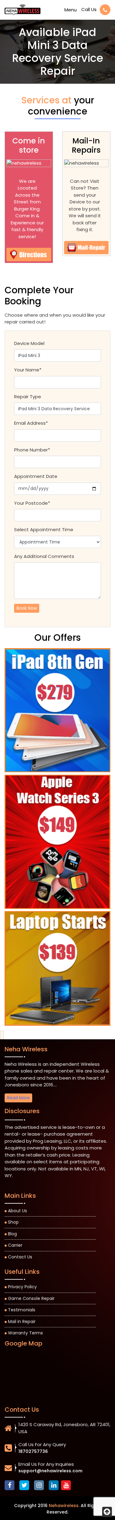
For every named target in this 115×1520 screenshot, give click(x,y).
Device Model (29, 343)
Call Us (89, 9)
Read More (18, 1098)
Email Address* (31, 423)
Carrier (15, 1245)
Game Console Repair (31, 1298)
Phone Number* (32, 450)
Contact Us (20, 1257)
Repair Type (27, 396)
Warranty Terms (25, 1333)
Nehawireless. (64, 1505)
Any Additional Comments (44, 556)
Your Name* (27, 370)
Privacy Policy (22, 1287)
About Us (17, 1211)
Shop (13, 1222)
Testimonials (21, 1310)
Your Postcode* (32, 503)
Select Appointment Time (43, 529)
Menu (70, 9)
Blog (12, 1234)
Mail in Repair (22, 1321)
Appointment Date (35, 476)
